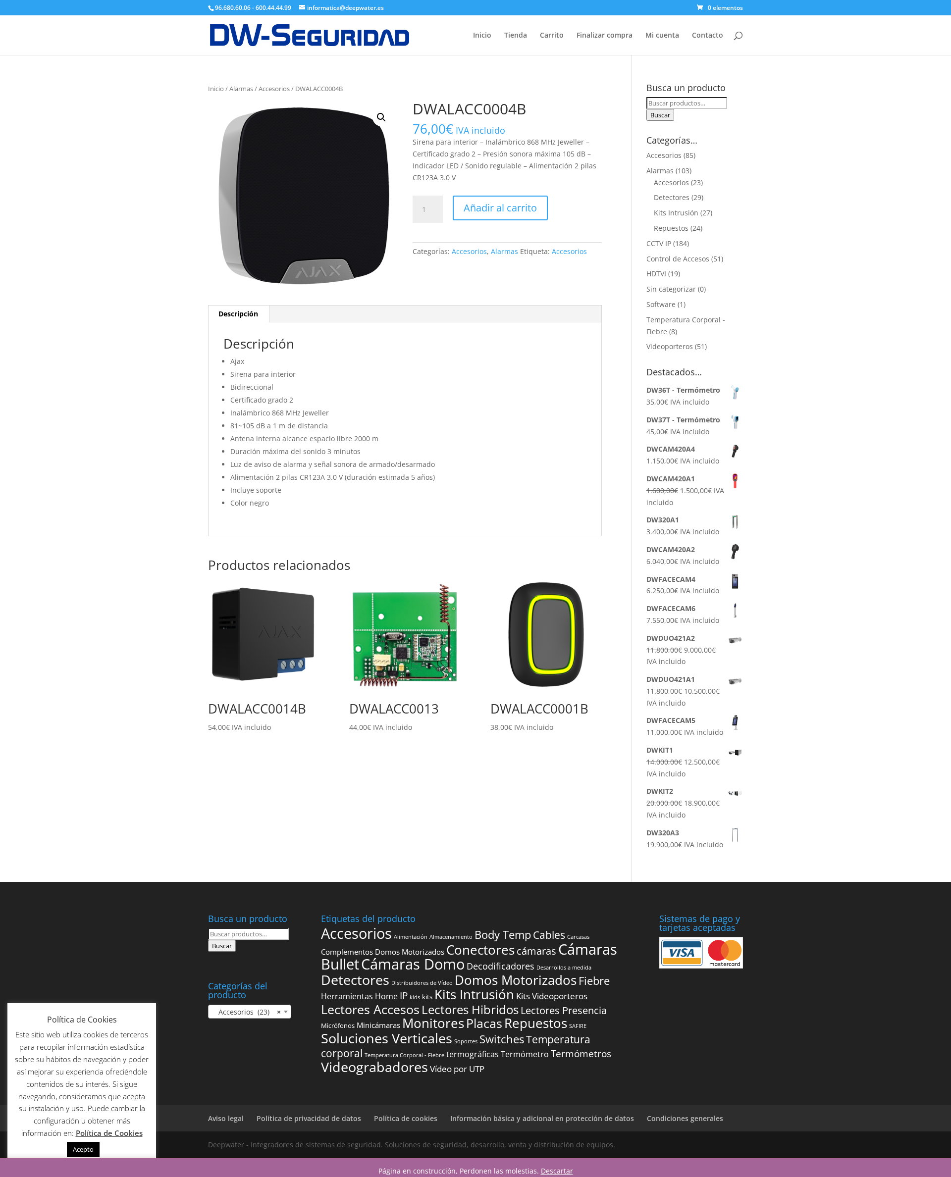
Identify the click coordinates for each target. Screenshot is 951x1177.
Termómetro (525, 1054)
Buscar (660, 114)
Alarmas (241, 88)
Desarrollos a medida (563, 967)
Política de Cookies (109, 1133)
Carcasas (578, 936)
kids (415, 997)
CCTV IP (658, 243)
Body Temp (503, 934)
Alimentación (410, 936)
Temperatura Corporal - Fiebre (404, 1055)
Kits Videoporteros (551, 996)
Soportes (465, 1041)
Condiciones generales (685, 1118)
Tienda (515, 36)
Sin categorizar (671, 289)
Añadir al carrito (500, 207)
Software (661, 304)
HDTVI (656, 273)
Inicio (482, 36)
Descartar (557, 1171)
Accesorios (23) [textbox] (246, 1012)
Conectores (480, 950)
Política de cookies (405, 1118)
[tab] (238, 314)
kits (427, 996)
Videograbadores (374, 1067)
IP (404, 995)
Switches (501, 1039)
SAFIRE (577, 1026)
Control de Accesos (677, 258)
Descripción (238, 313)
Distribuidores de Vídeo (422, 982)
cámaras (536, 951)
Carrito (552, 36)
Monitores (433, 1023)
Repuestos (671, 228)
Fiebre (594, 980)
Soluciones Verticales (386, 1038)
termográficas (472, 1054)
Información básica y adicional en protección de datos (542, 1118)
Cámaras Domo (413, 964)
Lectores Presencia (564, 1010)
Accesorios (274, 88)
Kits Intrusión (676, 212)
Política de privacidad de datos (309, 1118)
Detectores (671, 197)
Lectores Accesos (370, 1009)
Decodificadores (500, 966)
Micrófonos (338, 1025)
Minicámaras (378, 1025)
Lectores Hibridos (470, 1009)
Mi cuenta (662, 36)
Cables (549, 935)
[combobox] (249, 1012)
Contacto (707, 36)
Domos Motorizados (516, 980)
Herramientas (347, 996)
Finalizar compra (605, 36)
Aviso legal (226, 1118)
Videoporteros (669, 346)
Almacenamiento (451, 936)
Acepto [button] (83, 1149)
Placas (484, 1023)
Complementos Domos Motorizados (382, 952)
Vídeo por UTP (457, 1069)
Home (386, 996)
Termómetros (581, 1053)
